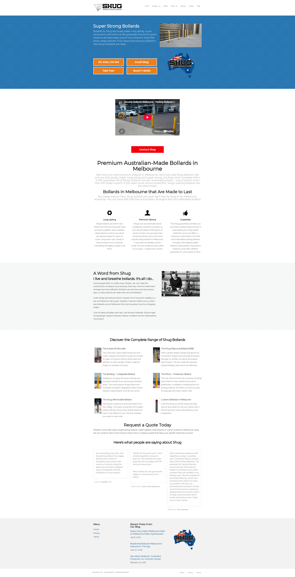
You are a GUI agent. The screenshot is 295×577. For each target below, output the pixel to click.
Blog (198, 6)
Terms (96, 537)
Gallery (165, 6)
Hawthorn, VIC (106, 482)
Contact (191, 6)
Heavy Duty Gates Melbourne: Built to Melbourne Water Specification (147, 532)
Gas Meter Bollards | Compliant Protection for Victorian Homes (145, 557)
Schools (183, 6)
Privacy (96, 533)
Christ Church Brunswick (150, 486)
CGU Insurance (182, 509)
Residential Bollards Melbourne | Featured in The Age (146, 545)
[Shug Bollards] (107, 7)
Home (147, 6)
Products (155, 6)
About (173, 6)
